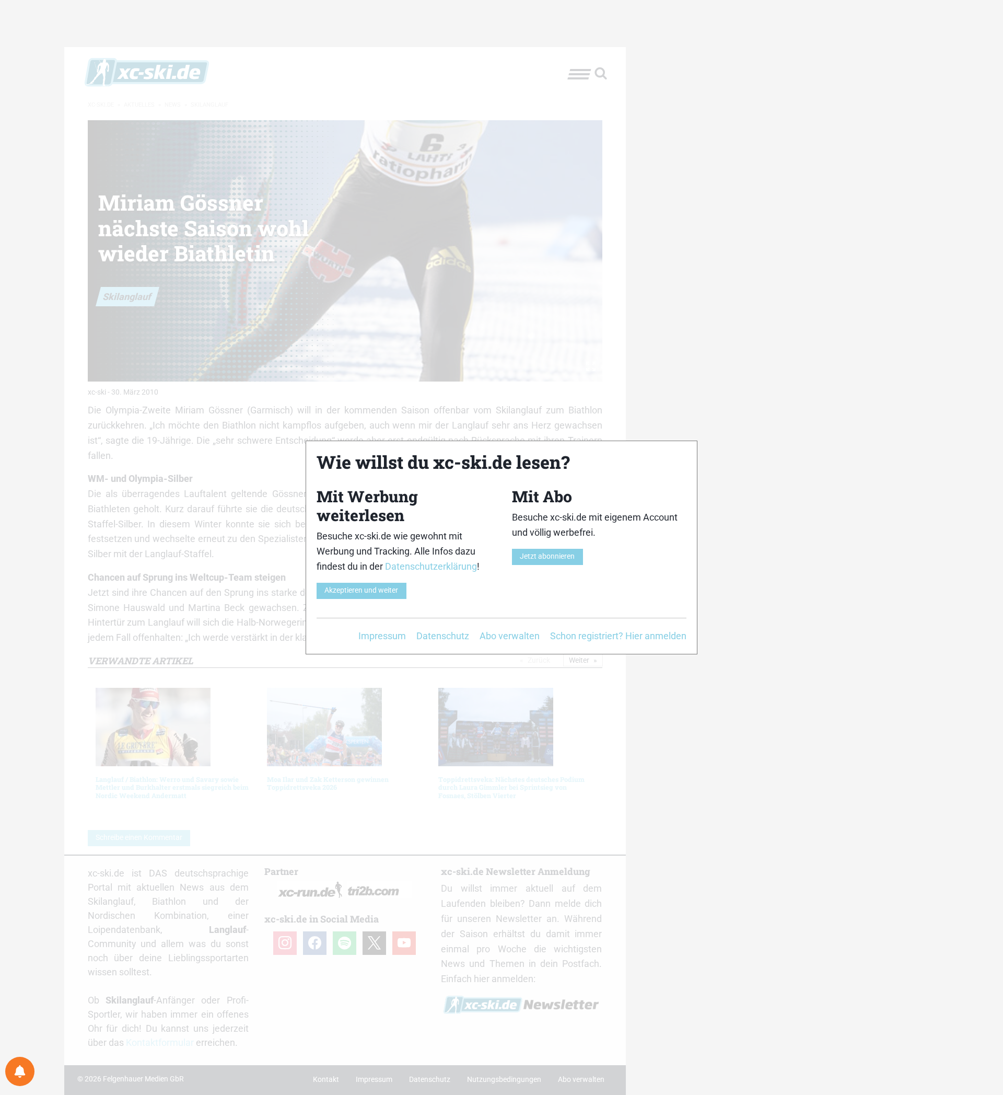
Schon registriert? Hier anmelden (618, 635)
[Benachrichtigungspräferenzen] (19, 1071)
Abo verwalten (510, 635)
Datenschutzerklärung (431, 566)
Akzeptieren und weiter (361, 590)
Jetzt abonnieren (547, 556)
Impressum (382, 635)
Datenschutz (442, 635)
